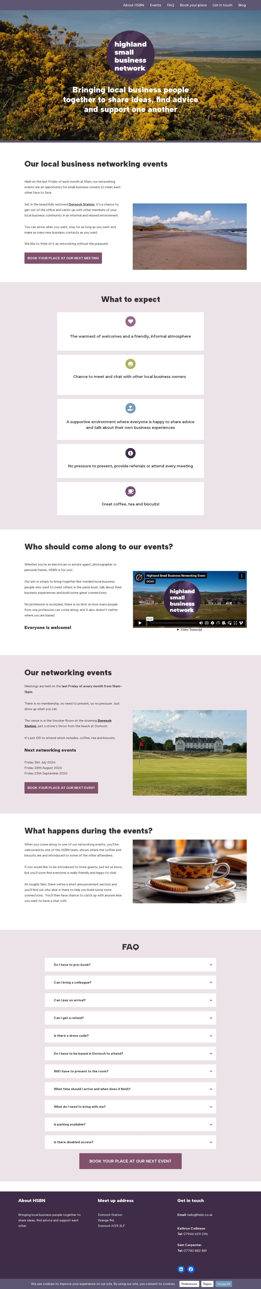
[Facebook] (191, 1269)
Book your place (193, 5)
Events (155, 5)
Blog (242, 5)
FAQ (170, 5)
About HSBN (133, 5)
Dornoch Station (81, 204)
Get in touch (222, 5)
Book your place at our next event (61, 788)
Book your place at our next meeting (63, 258)
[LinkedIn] (181, 1269)
